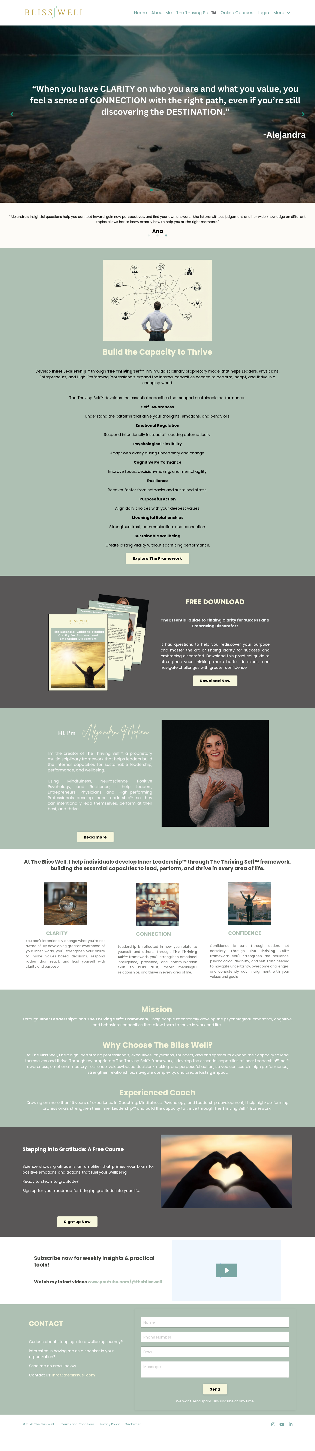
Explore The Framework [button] (157, 554)
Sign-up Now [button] (77, 1217)
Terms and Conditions (77, 1420)
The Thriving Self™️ (196, 13)
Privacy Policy (110, 1420)
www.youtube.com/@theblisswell (125, 1277)
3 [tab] (163, 190)
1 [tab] (151, 190)
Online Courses (236, 13)
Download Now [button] (215, 676)
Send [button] (215, 1384)
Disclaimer (133, 1420)
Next (303, 114)
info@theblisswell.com (73, 1370)
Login (263, 13)
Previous (12, 114)
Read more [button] (95, 832)
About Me (161, 13)
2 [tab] (157, 190)
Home (140, 13)
